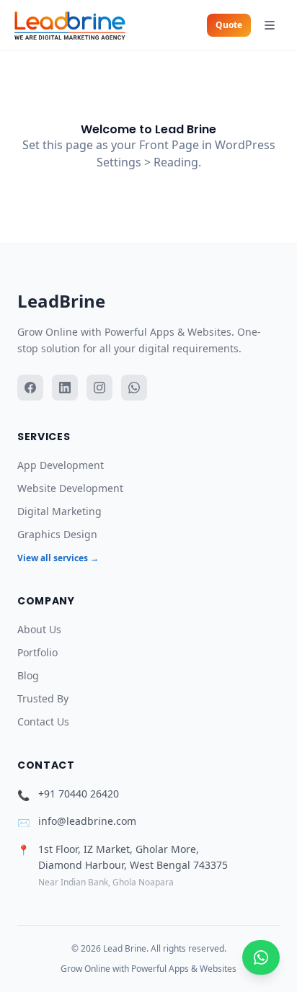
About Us (39, 629)
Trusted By (42, 698)
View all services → (58, 558)
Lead (61, 301)
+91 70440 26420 (78, 793)
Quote (229, 25)
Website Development (70, 488)
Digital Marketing (59, 511)
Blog (28, 675)
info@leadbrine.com (87, 821)
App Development (60, 465)
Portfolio (37, 652)
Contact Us (43, 721)
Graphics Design (57, 534)
